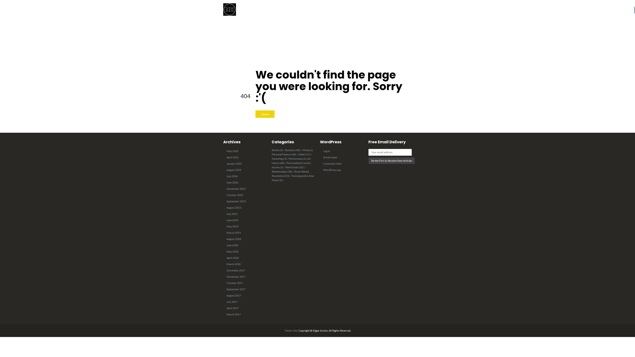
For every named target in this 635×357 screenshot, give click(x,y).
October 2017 (235, 282)
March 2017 (234, 314)
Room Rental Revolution (290, 173)
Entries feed (330, 157)
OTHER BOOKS (402, 11)
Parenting (279, 158)
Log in (326, 151)
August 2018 (234, 238)
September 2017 (236, 289)
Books (277, 150)
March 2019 (234, 232)
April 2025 (233, 157)
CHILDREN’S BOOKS (373, 11)
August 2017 (234, 295)
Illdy (295, 330)
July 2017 (232, 301)
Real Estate (294, 167)
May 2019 (232, 226)
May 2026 (232, 151)
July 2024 (232, 176)
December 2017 (236, 270)
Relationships (282, 171)
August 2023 (234, 207)
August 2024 (234, 169)
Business (292, 150)
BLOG (350, 11)
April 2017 (233, 308)
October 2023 (235, 195)
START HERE (332, 11)
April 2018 (233, 257)
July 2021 (232, 213)
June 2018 (232, 245)
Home (265, 114)
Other (304, 154)
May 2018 (232, 251)
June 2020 (232, 220)
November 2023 (236, 188)
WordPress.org (332, 169)
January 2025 (234, 163)
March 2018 (234, 264)
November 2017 (236, 276)
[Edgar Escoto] (229, 9)
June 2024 (232, 182)
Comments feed (332, 163)
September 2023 (236, 201)
